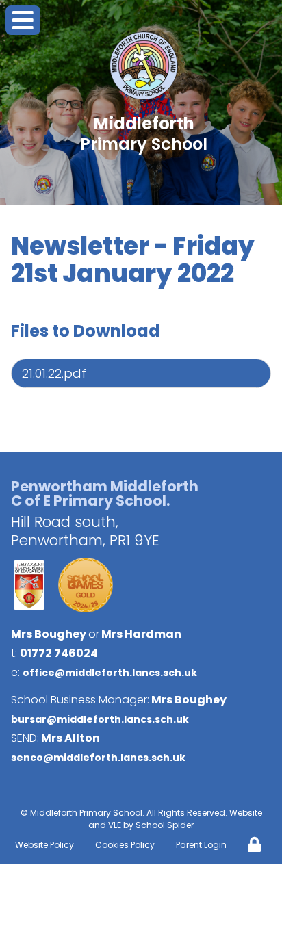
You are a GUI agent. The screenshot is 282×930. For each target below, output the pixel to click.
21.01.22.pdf (54, 373)
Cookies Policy (125, 845)
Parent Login (201, 845)
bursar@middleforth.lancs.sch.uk (100, 719)
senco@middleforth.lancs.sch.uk (98, 757)
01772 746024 (59, 653)
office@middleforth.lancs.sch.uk (110, 673)
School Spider (165, 825)
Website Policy (44, 845)
